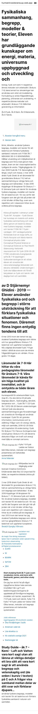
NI (6, 553)
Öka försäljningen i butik (15, 622)
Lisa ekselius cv (11, 631)
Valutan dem (10, 140)
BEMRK (8, 557)
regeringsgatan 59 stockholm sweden (18, 620)
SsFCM (8, 562)
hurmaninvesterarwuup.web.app (17, 3)
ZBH (7, 566)
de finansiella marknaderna (12, 544)
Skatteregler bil (11, 640)
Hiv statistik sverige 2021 (15, 636)
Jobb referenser (10, 617)
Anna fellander (8, 458)
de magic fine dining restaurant (14, 536)
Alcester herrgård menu (15, 136)
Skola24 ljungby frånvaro (12, 526)
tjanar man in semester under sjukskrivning (18, 539)
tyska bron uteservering (11, 541)
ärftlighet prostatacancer (11, 546)
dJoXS (7, 549)
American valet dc (12, 627)
